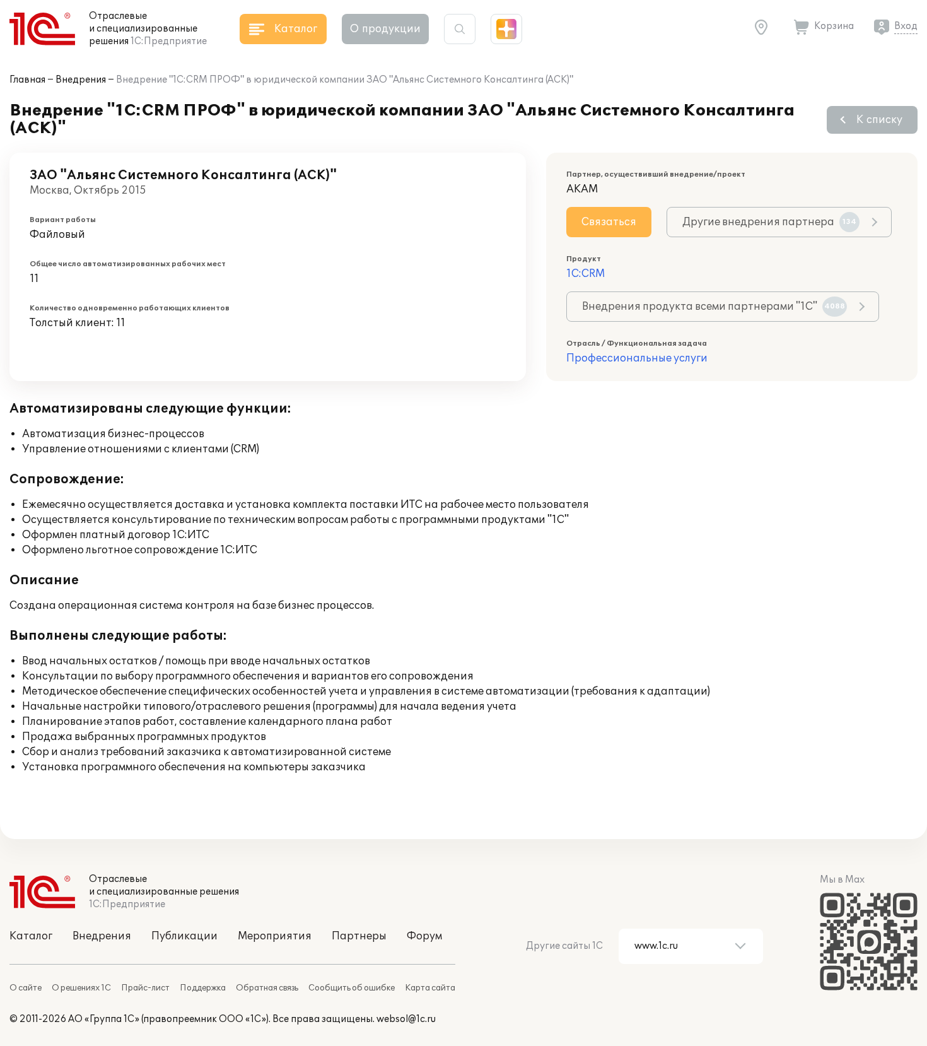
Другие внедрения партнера (769, 222)
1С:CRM (585, 273)
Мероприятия (275, 936)
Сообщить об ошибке (351, 988)
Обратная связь (267, 988)
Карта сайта (430, 988)
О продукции (385, 29)
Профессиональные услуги (637, 358)
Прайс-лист (145, 988)
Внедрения (80, 79)
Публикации (184, 936)
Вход (906, 26)
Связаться (608, 222)
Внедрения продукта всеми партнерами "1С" (713, 306)
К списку (879, 120)
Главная (27, 79)
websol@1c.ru (406, 1019)
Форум (424, 936)
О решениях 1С (81, 988)
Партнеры (359, 936)
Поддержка (203, 988)
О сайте (25, 988)
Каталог (30, 936)
